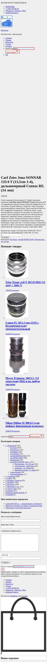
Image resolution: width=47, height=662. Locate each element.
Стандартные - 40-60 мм (24, 466)
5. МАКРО (9, 482)
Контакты (9, 42)
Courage (24, 596)
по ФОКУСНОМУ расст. (20, 462)
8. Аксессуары (11, 489)
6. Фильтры (9, 485)
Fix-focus (13, 239)
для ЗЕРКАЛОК (16, 458)
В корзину (5, 237)
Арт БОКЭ (14, 454)
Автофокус (14, 452)
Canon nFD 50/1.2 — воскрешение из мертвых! (23, 504)
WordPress (14, 596)
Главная (8, 38)
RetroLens (4, 30)
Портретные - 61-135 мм (24, 464)
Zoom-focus (14, 450)
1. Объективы (10, 446)
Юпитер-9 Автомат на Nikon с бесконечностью (23, 506)
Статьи (8, 44)
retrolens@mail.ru (11, 13)
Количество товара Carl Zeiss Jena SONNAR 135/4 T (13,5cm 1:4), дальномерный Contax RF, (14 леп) (21, 232)
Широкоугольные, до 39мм (25, 470)
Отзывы (8, 46)
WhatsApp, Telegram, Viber (15, 11)
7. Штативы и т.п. (12, 487)
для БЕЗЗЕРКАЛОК (26, 239)
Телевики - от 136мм (23, 468)
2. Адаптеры (10, 476)
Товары (8, 40)
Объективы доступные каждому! (18, 508)
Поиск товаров (7, 566)
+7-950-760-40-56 (12, 9)
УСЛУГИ (9, 495)
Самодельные (15, 472)
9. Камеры (9, 491)
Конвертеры (15, 460)
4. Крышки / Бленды (13, 480)
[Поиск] (3, 569)
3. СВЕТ (8, 478)
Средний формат (16, 474)
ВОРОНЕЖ (10, 7)
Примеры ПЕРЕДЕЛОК (14, 493)
